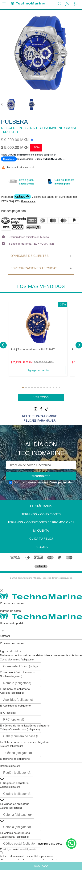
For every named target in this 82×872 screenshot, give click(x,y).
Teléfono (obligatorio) (11, 746)
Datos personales (61, 482)
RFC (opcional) (8, 712)
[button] (3, 345)
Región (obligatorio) (10, 765)
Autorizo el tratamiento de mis (26, 856)
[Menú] (4, 4)
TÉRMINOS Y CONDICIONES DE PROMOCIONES (41, 522)
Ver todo (41, 397)
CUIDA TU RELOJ (41, 538)
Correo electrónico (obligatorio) (17, 659)
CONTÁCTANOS (41, 506)
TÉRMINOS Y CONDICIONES (41, 514)
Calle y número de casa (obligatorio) (20, 729)
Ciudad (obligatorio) (10, 786)
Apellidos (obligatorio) (12, 692)
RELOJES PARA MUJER (39, 420)
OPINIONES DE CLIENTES (29, 255)
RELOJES (41, 547)
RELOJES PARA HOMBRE (39, 416)
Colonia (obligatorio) (11, 807)
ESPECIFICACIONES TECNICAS (33, 268)
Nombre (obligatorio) (11, 676)
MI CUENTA (41, 530)
